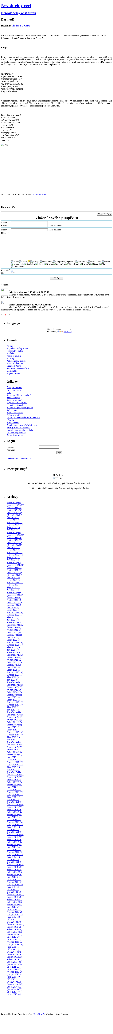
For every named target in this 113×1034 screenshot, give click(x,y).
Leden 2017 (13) (14, 789)
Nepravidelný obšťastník (18, 13)
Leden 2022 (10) (14, 640)
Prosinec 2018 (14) (15, 732)
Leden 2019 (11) (14, 730)
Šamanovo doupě (14, 400)
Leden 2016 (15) (14, 819)
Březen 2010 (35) (14, 989)
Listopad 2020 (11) (15, 675)
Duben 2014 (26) (14, 872)
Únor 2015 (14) (13, 847)
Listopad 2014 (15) (15, 854)
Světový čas (12, 410)
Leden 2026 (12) (14, 520)
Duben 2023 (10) (14, 602)
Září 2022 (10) (13, 620)
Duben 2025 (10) (14, 542)
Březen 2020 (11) (14, 695)
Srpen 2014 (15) (14, 862)
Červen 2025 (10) (14, 537)
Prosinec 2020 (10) (15, 672)
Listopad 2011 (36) (15, 944)
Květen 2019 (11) (14, 720)
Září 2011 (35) (13, 949)
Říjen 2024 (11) (13, 557)
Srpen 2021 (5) (13, 652)
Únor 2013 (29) (13, 907)
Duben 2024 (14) (14, 572)
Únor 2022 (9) (13, 637)
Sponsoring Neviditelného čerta (20, 395)
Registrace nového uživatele (19, 458)
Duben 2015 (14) (14, 842)
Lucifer (34, 194)
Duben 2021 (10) (14, 662)
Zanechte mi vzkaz (15, 435)
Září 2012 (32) (13, 919)
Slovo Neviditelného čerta (18, 368)
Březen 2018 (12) (14, 754)
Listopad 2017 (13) (15, 764)
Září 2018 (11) (13, 740)
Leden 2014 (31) (14, 879)
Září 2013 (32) (13, 889)
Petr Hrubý (39, 1014)
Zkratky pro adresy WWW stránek (22, 425)
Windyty (10, 420)
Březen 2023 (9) (14, 605)
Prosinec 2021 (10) (15, 642)
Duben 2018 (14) (14, 752)
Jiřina (9, 392)
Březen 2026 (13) (14, 515)
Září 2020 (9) (12, 680)
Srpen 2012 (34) (14, 922)
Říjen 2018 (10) (13, 737)
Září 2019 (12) (13, 710)
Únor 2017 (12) (13, 787)
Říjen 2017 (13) (13, 767)
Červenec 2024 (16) (15, 565)
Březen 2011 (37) (14, 964)
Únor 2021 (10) (13, 667)
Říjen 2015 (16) (13, 827)
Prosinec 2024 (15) (15, 552)
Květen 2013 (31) (14, 899)
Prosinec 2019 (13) (15, 702)
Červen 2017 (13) (14, 777)
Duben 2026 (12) (14, 512)
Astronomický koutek (16, 361)
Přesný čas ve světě (15, 412)
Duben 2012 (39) (14, 932)
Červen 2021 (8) (14, 657)
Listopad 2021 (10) (15, 645)
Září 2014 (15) (13, 859)
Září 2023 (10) (13, 590)
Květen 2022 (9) (14, 630)
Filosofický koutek (15, 351)
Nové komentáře (14, 390)
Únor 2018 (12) (13, 757)
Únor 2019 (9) (13, 727)
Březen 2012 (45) (14, 934)
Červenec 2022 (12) (15, 625)
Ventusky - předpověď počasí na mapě (23, 417)
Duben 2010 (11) (14, 987)
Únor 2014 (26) (13, 877)
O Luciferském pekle (16, 405)
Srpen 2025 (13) (14, 532)
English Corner (13, 373)
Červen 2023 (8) (14, 597)
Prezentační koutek (15, 363)
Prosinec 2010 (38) (15, 972)
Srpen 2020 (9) (13, 682)
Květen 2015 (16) (14, 839)
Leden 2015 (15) (14, 849)
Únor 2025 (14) (13, 547)
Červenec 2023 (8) (15, 595)
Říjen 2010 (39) (13, 977)
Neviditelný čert (16, 5)
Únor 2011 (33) (13, 967)
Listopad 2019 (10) (15, 705)
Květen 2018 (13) (14, 749)
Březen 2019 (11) (14, 725)
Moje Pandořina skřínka (17, 402)
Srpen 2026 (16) (14, 502)
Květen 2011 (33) (14, 959)
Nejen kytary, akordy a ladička (20, 430)
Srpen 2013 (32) (14, 892)
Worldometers (13, 422)
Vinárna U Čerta (20, 25)
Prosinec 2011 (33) (15, 942)
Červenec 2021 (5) (15, 655)
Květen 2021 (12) (14, 660)
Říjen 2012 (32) (13, 917)
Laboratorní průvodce (16, 432)
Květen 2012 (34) (14, 929)
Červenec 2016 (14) (15, 804)
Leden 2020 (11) (14, 700)
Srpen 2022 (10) (14, 622)
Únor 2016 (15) (13, 817)
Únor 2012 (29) (13, 937)
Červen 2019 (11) (14, 717)
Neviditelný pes (13, 397)
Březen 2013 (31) (14, 904)
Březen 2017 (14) (14, 784)
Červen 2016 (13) (14, 807)
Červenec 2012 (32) (15, 924)
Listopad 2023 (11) (15, 585)
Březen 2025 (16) (14, 545)
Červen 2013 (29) (14, 897)
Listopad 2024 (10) (15, 555)
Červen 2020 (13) (14, 687)
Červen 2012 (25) (14, 927)
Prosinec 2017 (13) (15, 762)
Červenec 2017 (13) (15, 774)
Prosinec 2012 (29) (15, 912)
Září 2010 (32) (13, 979)
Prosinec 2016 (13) (15, 792)
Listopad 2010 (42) (15, 974)
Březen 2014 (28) (14, 874)
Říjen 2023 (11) (13, 587)
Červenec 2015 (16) (15, 834)
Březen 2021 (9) (14, 665)
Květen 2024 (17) (14, 570)
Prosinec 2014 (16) (15, 852)
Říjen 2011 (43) (13, 947)
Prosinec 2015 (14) (15, 822)
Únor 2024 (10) (13, 577)
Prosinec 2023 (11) (15, 582)
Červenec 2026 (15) (15, 505)
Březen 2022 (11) (14, 635)
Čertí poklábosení (14, 387)
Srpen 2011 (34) (14, 952)
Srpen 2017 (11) (14, 772)
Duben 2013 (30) (14, 902)
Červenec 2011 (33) (15, 954)
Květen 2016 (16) (14, 809)
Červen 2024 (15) (14, 567)
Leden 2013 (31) (14, 909)
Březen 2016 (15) (14, 814)
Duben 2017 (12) (14, 782)
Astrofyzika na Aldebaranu (18, 427)
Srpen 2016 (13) (14, 802)
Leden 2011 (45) (14, 969)
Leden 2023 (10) (14, 610)
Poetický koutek (14, 356)
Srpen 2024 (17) (14, 562)
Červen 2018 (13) (14, 747)
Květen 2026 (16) (14, 510)
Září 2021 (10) (13, 650)
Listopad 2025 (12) (15, 525)
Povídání (10, 353)
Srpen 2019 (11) (14, 712)
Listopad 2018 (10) (15, 735)
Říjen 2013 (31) (13, 887)
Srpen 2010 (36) (14, 982)
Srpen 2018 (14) (14, 742)
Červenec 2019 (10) (15, 715)
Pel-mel (10, 346)
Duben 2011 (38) (14, 962)
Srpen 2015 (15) (14, 832)
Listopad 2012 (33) (15, 914)
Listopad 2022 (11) (15, 615)
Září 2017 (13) (13, 769)
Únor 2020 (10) (13, 697)
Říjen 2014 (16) (13, 857)
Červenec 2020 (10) (15, 685)
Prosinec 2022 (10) (15, 612)
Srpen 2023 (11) (14, 592)
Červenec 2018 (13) (15, 745)
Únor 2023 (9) (13, 607)
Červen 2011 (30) (14, 957)
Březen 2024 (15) (14, 575)
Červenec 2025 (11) (15, 535)
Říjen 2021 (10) (13, 647)
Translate (68, 331)
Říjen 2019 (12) (13, 707)
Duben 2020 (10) (14, 692)
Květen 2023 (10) (14, 600)
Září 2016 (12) (13, 799)
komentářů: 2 (43, 194)
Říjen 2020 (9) (13, 677)
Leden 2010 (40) (14, 994)
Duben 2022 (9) (14, 632)
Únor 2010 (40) (13, 992)
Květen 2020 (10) (14, 690)
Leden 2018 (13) (14, 759)
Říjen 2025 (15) (13, 527)
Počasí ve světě (13, 415)
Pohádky (10, 358)
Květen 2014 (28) (14, 869)
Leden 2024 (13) (14, 580)
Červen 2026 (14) (14, 507)
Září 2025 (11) (13, 530)
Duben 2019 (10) (14, 722)
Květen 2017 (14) (14, 779)
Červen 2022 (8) (14, 627)
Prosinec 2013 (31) (15, 882)
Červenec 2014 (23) (15, 864)
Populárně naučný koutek (18, 348)
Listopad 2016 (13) (15, 794)
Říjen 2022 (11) (13, 617)
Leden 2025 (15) (14, 550)
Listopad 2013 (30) (15, 884)
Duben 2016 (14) (14, 812)
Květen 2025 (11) (14, 540)
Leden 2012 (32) (14, 939)
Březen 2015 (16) (14, 844)
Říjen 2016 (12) (13, 797)
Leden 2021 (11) (14, 670)
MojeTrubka (12, 371)
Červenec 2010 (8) (15, 984)
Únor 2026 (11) (13, 517)
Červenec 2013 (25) (15, 894)
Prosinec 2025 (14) (15, 522)
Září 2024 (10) (13, 560)
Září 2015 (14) (13, 829)
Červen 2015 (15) (14, 837)
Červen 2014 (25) (14, 867)
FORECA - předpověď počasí (20, 407)
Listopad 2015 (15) (15, 824)
